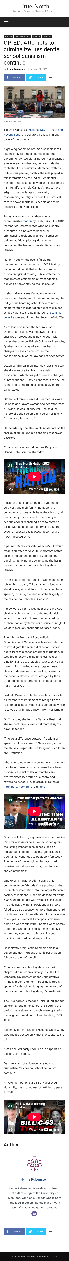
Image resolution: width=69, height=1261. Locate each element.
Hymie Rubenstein (16, 69)
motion (27, 221)
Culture (36, 36)
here (7, 786)
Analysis (8, 36)
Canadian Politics (22, 36)
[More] (51, 77)
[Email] (34, 1213)
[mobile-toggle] (6, 22)
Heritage (47, 36)
